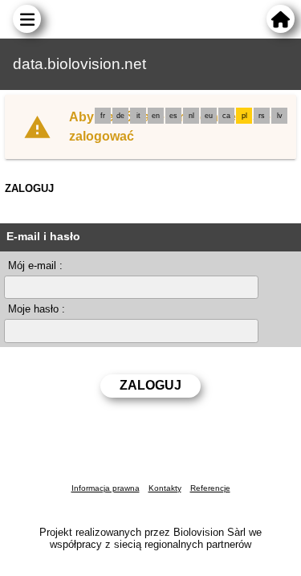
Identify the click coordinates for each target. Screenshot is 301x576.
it (138, 116)
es (173, 116)
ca (226, 116)
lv (280, 116)
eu (209, 116)
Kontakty (164, 488)
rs (261, 116)
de (120, 116)
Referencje (210, 488)
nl (191, 116)
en (156, 116)
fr (102, 116)
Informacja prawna (105, 488)
